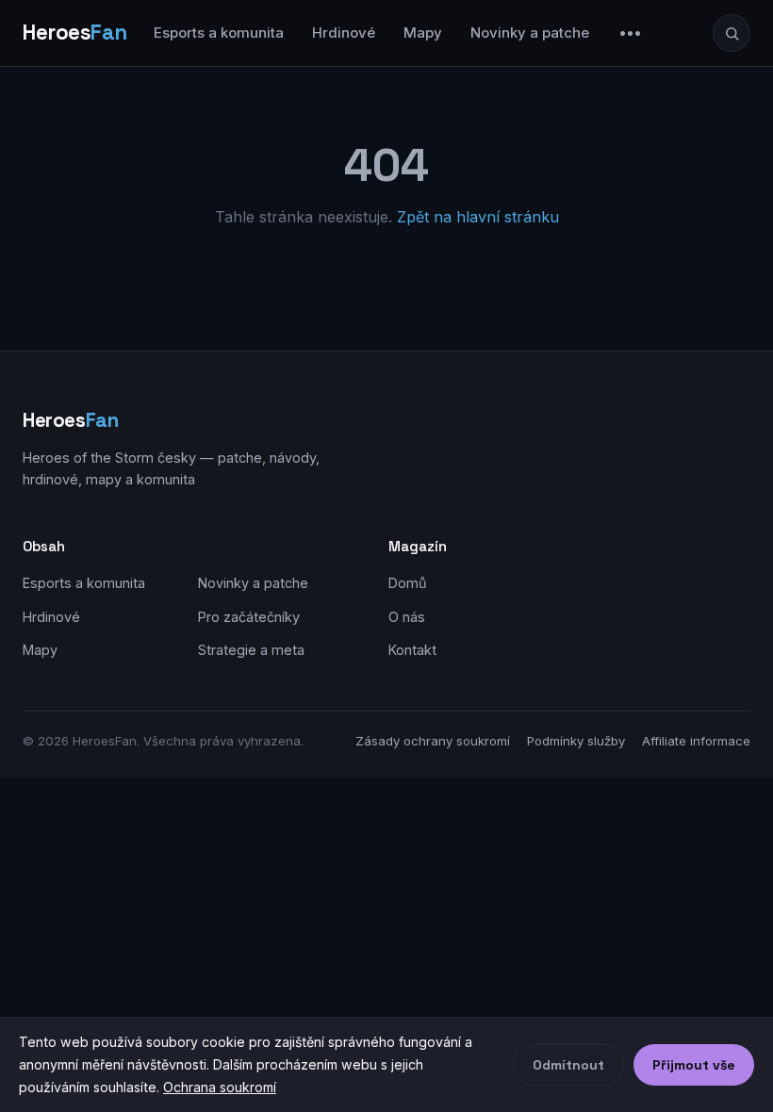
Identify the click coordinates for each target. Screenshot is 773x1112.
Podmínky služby (576, 740)
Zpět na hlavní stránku (478, 216)
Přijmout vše (693, 1064)
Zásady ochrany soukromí (432, 740)
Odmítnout (568, 1064)
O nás (406, 617)
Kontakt (412, 650)
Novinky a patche (529, 32)
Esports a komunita (219, 32)
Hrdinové (343, 32)
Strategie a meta (251, 650)
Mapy (422, 32)
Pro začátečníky (249, 617)
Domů (407, 583)
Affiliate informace (696, 740)
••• (630, 32)
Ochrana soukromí (219, 1087)
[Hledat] (731, 33)
